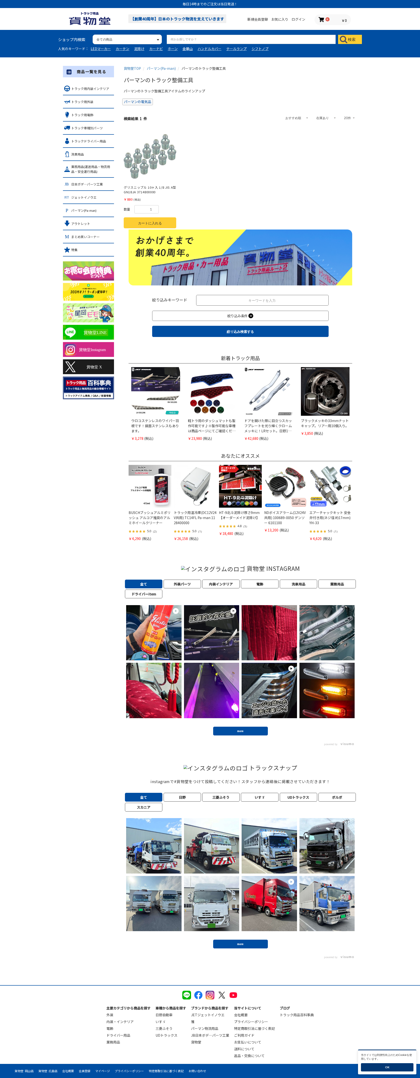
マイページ (102, 1071)
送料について (244, 1048)
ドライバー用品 (118, 1035)
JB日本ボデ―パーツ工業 (210, 1035)
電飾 (109, 1028)
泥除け (139, 48)
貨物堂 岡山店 (24, 1071)
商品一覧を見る (91, 71)
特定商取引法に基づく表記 (254, 1028)
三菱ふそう (164, 1028)
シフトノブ (260, 48)
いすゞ (161, 1021)
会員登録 (84, 1071)
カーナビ (156, 48)
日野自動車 (164, 1014)
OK (387, 1067)
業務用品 (113, 1042)
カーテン (122, 48)
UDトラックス (166, 1035)
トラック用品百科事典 (297, 1014)
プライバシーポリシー (251, 1021)
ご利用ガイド (244, 1035)
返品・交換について (249, 1055)
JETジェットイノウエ (208, 1014)
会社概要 (241, 1014)
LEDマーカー (101, 48)
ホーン (173, 48)
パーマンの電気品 (137, 101)
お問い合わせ (197, 1071)
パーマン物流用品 (204, 1028)
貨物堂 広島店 (47, 1071)
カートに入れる (150, 223)
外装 (109, 1014)
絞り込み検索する (240, 331)
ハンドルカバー (209, 48)
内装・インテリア (120, 1021)
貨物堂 (196, 1042)
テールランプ (236, 48)
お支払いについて (247, 1042)
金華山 (188, 48)
